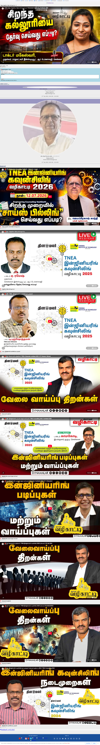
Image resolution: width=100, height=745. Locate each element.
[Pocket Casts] (39, 738)
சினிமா (23, 0)
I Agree (94, 743)
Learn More (88, 743)
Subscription (54, 0)
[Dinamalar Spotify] (34, 738)
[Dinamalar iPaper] (22, 738)
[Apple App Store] (45, 738)
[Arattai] (77, 739)
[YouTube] (63, 739)
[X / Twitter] (57, 739)
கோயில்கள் (41, 0)
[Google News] (71, 739)
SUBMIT (2, 79)
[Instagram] (60, 739)
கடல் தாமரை (66, 0)
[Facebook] (54, 739)
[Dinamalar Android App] (20, 738)
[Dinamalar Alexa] (31, 738)
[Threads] (74, 739)
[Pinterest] (68, 739)
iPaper (36, 0)
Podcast (31, 0)
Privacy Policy (67, 743)
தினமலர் (18, 0)
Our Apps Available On (33, 735)
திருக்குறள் (60, 0)
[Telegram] (65, 739)
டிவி (27, 0)
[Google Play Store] (33, 741)
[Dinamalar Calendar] (26, 738)
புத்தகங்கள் (48, 0)
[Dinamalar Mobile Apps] (79, 739)
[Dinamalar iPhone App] (28, 738)
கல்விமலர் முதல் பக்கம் (8, 729)
